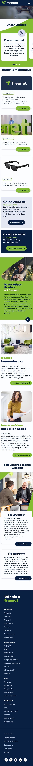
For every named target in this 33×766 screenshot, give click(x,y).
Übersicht (7, 682)
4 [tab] (19, 64)
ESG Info (7, 667)
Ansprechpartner (10, 696)
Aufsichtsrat (8, 623)
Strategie (7, 630)
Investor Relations (9, 642)
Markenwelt (8, 637)
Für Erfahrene (22, 578)
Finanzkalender (9, 670)
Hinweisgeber (9, 734)
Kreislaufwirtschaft (11, 711)
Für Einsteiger (22, 544)
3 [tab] (18, 64)
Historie (7, 627)
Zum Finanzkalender (15, 248)
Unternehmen (8, 609)
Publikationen (9, 656)
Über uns (7, 613)
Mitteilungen (8, 653)
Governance (8, 722)
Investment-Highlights (20, 383)
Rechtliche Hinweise (11, 741)
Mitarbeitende (9, 718)
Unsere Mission (9, 704)
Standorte (7, 616)
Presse (6, 678)
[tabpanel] (13, 44)
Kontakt (7, 674)
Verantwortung (9, 634)
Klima (6, 708)
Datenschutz (8, 745)
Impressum (8, 749)
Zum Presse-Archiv (21, 455)
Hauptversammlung (11, 660)
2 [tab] (16, 64)
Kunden (7, 715)
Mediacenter (8, 692)
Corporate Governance (12, 663)
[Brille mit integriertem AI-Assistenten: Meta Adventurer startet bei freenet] (16, 173)
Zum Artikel (22, 108)
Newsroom (8, 685)
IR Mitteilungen (15, 222)
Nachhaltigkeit (8, 701)
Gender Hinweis (9, 738)
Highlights (7, 646)
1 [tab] (14, 64)
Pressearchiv (8, 689)
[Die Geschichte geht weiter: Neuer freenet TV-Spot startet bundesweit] (16, 132)
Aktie (6, 649)
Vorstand (7, 620)
